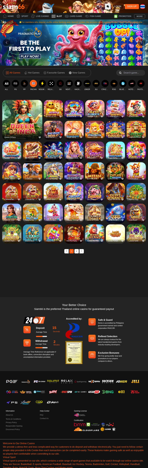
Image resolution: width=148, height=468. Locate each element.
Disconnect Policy (13, 429)
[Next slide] (141, 42)
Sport (24, 16)
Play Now (22, 121)
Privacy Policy (11, 423)
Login (117, 6)
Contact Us (44, 418)
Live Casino (42, 16)
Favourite (22, 114)
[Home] (14, 6)
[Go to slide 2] (75, 61)
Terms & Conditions (13, 419)
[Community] (108, 6)
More (140, 16)
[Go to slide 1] (72, 61)
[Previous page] (66, 251)
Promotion (125, 16)
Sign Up (132, 6)
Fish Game (95, 16)
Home (11, 16)
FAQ (41, 415)
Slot (59, 16)
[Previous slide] (6, 42)
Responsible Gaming (14, 426)
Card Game (76, 16)
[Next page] (81, 251)
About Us (9, 415)
